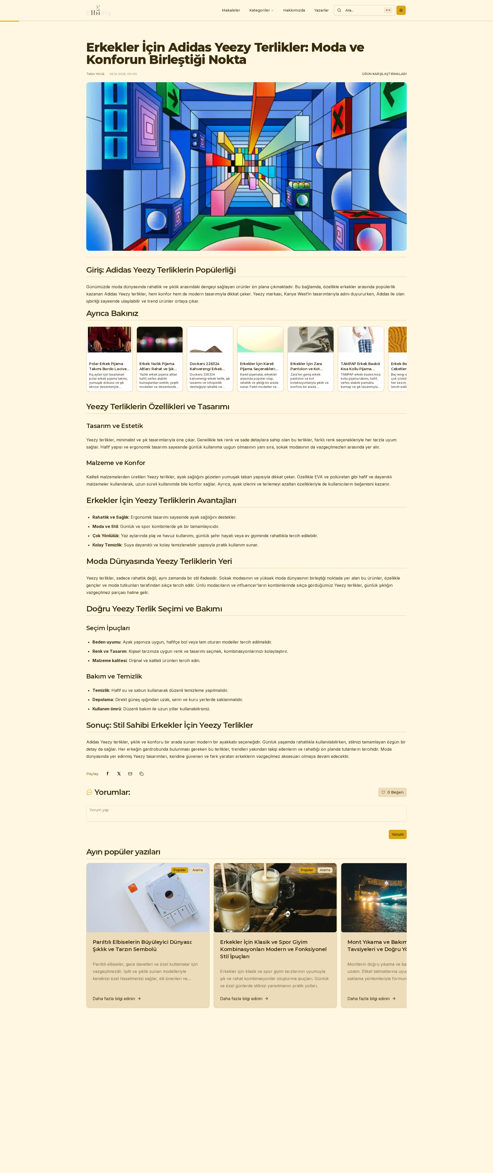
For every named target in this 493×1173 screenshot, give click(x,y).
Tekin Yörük (95, 74)
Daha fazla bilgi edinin (114, 998)
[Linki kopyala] (141, 773)
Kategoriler (259, 10)
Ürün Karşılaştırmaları (384, 74)
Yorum (398, 834)
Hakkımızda (294, 10)
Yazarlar (321, 10)
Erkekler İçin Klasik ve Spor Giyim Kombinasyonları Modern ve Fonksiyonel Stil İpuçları (273, 949)
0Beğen (395, 792)
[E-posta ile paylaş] (130, 773)
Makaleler (231, 10)
